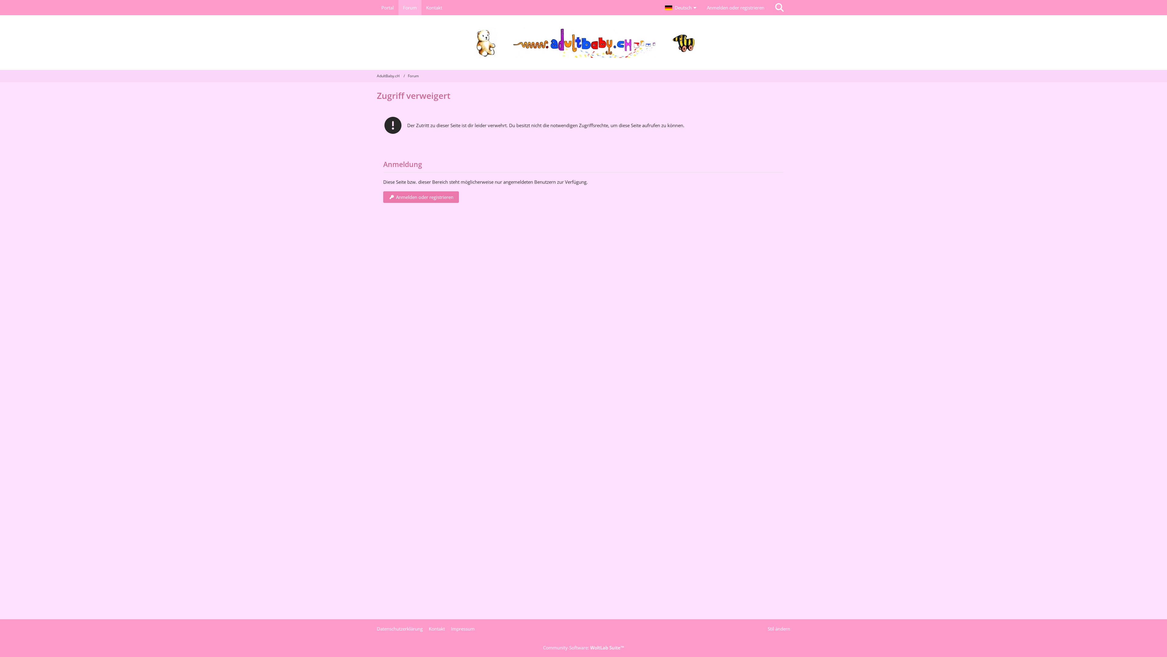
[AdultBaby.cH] (583, 42)
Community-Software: (583, 648)
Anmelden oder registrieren (735, 8)
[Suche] (779, 7)
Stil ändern (779, 629)
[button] (681, 7)
